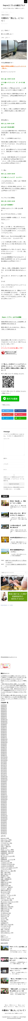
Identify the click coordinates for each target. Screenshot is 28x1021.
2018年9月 (4, 744)
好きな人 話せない (6, 898)
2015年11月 (4, 797)
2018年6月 (4, 749)
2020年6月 (4, 710)
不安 (2, 921)
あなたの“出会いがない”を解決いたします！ (14, 1013)
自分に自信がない (6, 932)
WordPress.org (5, 940)
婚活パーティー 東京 (7, 871)
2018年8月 (4, 745)
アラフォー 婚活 (6, 887)
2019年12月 (4, 719)
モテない (3, 919)
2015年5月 (4, 807)
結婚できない (4, 903)
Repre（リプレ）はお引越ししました (11, 680)
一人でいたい (4, 928)
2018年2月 (4, 753)
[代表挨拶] (14, 601)
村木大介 (3, 838)
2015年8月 (4, 802)
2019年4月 (4, 732)
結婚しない (4, 905)
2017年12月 (4, 757)
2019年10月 (4, 723)
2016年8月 (4, 783)
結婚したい (4, 877)
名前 (5, 458)
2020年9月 (4, 705)
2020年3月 (4, 714)
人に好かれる (4, 913)
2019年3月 (4, 734)
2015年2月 (4, 812)
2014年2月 (4, 832)
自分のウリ (4, 916)
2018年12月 (4, 739)
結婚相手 (3, 880)
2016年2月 (4, 793)
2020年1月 (4, 718)
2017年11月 (4, 758)
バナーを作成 (10, 605)
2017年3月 (4, 771)
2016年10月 (4, 780)
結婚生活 (3, 884)
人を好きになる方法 (6, 864)
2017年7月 (4, 765)
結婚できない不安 (6, 924)
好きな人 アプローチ (7, 895)
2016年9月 (4, 781)
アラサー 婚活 (5, 888)
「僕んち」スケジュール (20, 1006)
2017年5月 (4, 768)
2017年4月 (4, 770)
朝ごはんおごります (6, 856)
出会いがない (4, 840)
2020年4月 (4, 713)
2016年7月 (4, 784)
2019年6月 (4, 729)
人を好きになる (5, 862)
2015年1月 (4, 814)
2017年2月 (4, 773)
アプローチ (4, 893)
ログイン (3, 935)
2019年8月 (4, 726)
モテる (3, 918)
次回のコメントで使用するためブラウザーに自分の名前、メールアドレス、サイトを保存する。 (14, 478)
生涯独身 (3, 923)
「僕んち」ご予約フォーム (9, 1005)
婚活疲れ (3, 875)
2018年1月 (4, 755)
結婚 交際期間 (5, 879)
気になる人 (4, 892)
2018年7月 (4, 747)
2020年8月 (4, 706)
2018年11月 (4, 740)
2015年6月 (4, 806)
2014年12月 (4, 815)
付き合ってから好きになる (8, 867)
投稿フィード (4, 936)
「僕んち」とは (20, 1005)
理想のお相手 (4, 890)
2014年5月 (4, 827)
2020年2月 (4, 716)
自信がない (4, 931)
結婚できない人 (5, 908)
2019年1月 (4, 737)
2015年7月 (4, 804)
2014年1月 (4, 833)
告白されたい (4, 897)
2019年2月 (4, 736)
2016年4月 (4, 789)
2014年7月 (4, 823)
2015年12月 (4, 796)
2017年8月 (4, 763)
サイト (5, 469)
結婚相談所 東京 (6, 851)
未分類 (3, 848)
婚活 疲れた (4, 874)
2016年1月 (4, 794)
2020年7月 (4, 708)
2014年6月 (4, 825)
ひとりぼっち (4, 926)
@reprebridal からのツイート (9, 657)
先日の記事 (4, 340)
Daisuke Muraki (4, 605)
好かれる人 (4, 915)
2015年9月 (4, 801)
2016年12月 (4, 776)
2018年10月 (4, 742)
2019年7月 (4, 727)
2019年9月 (4, 724)
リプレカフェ (4, 869)
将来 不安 (4, 929)
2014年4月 (4, 828)
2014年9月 (4, 820)
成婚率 (3, 858)
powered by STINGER (16, 1018)
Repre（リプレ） (6, 404)
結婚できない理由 (6, 906)
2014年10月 (4, 819)
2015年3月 (4, 810)
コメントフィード (6, 938)
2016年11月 (4, 778)
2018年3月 (4, 752)
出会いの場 (4, 841)
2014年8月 (4, 822)
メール (6, 464)
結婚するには (4, 882)
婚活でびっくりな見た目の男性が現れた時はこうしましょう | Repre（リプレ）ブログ (13, 698)
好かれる (3, 911)
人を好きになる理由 (6, 866)
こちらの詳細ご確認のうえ (14, 103)
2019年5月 (4, 731)
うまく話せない (5, 900)
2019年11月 (4, 721)
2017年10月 (4, 760)
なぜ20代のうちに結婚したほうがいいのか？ (13, 675)
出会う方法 (4, 845)
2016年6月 (4, 786)
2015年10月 (4, 799)
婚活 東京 (4, 872)
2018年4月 (4, 750)
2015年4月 (4, 809)
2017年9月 (4, 762)
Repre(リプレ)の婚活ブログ (14, 5)
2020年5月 (4, 711)
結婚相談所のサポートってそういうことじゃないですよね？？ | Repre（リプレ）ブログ (13, 692)
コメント (6, 438)
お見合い (3, 854)
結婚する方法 (4, 885)
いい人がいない (5, 843)
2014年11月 (4, 817)
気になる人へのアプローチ (8, 902)
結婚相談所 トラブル (7, 859)
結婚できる (4, 910)
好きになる (4, 861)
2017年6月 (4, 767)
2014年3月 (4, 830)
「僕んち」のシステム (8, 1006)
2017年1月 (4, 775)
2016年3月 (4, 791)
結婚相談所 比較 (6, 853)
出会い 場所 (4, 846)
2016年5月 (4, 788)
